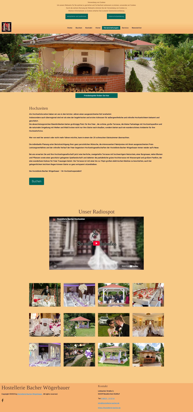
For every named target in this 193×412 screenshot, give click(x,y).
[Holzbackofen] (148, 354)
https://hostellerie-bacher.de (109, 408)
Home (69, 28)
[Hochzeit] (45, 295)
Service (125, 28)
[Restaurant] (148, 295)
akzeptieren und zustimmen (76, 16)
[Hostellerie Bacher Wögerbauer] (7, 27)
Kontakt (88, 28)
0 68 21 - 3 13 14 (107, 399)
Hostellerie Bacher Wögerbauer (29, 394)
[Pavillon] (113, 295)
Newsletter (137, 28)
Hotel (98, 28)
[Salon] (79, 295)
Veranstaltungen (111, 28)
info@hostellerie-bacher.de (108, 403)
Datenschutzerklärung (116, 16)
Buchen (79, 28)
